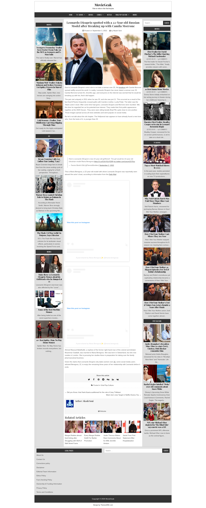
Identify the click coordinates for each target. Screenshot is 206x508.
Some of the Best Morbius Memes (49, 310)
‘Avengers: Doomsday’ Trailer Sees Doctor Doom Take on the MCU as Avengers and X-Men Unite (49, 51)
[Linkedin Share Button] (113, 379)
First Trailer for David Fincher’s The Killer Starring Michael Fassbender (157, 54)
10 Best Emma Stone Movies (157, 89)
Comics (99, 15)
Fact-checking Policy (44, 480)
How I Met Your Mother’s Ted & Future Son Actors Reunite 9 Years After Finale (157, 304)
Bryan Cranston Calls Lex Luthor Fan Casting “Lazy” (49, 160)
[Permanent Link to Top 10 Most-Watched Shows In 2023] (157, 155)
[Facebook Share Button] (94, 379)
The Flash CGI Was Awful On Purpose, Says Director (49, 234)
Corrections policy (43, 463)
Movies (91, 15)
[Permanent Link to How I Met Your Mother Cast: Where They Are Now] (157, 223)
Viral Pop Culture (121, 15)
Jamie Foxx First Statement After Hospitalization (129, 438)
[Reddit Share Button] (103, 379)
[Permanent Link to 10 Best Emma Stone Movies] (157, 78)
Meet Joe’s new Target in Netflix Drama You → (123, 395)
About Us (39, 455)
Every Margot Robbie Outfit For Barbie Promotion (92, 438)
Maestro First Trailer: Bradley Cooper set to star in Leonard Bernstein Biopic (157, 124)
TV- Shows (79, 15)
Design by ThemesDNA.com (103, 505)
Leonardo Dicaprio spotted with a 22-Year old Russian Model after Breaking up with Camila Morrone (103, 24)
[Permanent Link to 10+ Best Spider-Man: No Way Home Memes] (49, 329)
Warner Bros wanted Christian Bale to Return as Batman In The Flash (49, 197)
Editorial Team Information (46, 472)
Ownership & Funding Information (49, 484)
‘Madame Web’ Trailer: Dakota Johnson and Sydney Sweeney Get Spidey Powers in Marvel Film (49, 86)
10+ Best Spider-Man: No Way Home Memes (49, 341)
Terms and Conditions (44, 492)
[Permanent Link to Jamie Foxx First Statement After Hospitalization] (132, 427)
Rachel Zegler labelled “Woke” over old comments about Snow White (157, 386)
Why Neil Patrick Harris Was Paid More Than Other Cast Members (157, 200)
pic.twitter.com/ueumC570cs (124, 161)
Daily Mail (112, 174)
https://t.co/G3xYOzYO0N (103, 161)
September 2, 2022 (106, 165)
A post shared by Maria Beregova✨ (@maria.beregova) (97, 258)
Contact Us (40, 459)
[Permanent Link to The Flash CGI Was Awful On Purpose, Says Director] (49, 222)
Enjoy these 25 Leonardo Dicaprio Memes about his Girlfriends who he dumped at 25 (49, 278)
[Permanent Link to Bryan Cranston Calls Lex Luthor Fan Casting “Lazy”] (49, 148)
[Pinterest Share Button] (98, 379)
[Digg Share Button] (108, 379)
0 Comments (163, 59)
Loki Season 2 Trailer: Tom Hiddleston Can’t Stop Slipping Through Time (49, 122)
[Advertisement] (103, 138)
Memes (135, 15)
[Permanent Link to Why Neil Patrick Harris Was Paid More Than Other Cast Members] (157, 188)
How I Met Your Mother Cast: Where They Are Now (157, 235)
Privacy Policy (41, 488)
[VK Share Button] (117, 379)
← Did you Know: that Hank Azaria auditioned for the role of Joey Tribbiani (93, 392)
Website (103, 411)
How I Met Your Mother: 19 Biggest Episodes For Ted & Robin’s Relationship (157, 269)
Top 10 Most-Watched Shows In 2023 (156, 166)
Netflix (109, 15)
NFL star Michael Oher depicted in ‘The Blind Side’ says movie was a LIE (157, 424)
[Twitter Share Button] (89, 379)
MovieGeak (103, 5)
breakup (122, 87)
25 (115, 362)
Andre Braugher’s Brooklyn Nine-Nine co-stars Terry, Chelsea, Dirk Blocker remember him (157, 347)
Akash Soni (117, 31)
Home (70, 15)
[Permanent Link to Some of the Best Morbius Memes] (49, 299)
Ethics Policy (41, 476)
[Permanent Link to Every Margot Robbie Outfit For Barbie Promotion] (93, 427)
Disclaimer (40, 467)
